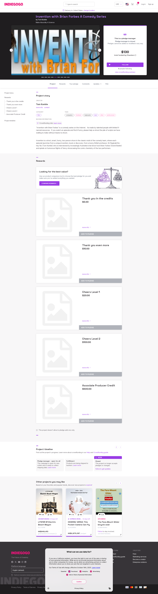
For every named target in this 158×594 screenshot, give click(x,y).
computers (69, 115)
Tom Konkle (42, 20)
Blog (112, 559)
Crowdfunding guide (101, 452)
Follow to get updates (103, 469)
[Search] (66, 4)
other (102, 115)
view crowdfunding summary (125, 72)
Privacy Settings (43, 587)
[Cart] (132, 4)
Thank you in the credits (15, 101)
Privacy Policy (16, 587)
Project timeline (10, 121)
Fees (134, 554)
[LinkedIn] (25, 562)
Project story (9, 93)
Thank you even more (14, 104)
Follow (125, 65)
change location (89, 10)
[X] (16, 562)
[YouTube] (19, 562)
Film (39, 115)
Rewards (8, 97)
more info (39, 107)
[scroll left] (11, 50)
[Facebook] (12, 562)
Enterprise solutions (140, 562)
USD (117, 4)
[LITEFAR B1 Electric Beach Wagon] (49, 502)
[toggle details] (62, 536)
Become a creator (139, 559)
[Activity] (137, 4)
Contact (113, 554)
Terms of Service (29, 587)
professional (110, 115)
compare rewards (48, 183)
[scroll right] (99, 50)
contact (46, 107)
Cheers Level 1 (11, 108)
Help (88, 452)
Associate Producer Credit (15, 114)
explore (89, 485)
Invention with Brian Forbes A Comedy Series (71, 16)
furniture (78, 115)
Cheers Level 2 (11, 111)
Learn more (52, 467)
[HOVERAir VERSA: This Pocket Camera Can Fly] (79, 502)
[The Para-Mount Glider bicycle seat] (109, 502)
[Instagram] (22, 562)
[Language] (127, 4)
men (95, 115)
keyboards (88, 115)
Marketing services (139, 557)
